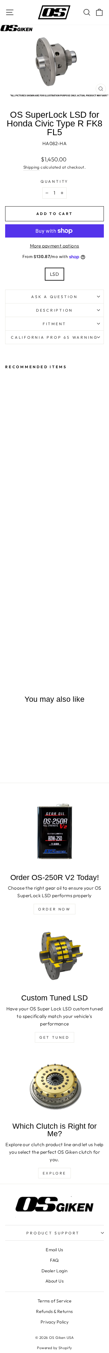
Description (54, 310)
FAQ (54, 1260)
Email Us (54, 1249)
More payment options (54, 246)
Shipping (31, 167)
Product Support (52, 1232)
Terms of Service (54, 1301)
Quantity (54, 181)
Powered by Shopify (54, 1347)
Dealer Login (54, 1271)
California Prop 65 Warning (54, 337)
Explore (54, 1173)
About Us (54, 1281)
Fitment (54, 323)
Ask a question (54, 296)
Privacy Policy (54, 1322)
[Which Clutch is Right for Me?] (54, 1085)
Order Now (54, 909)
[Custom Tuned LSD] (54, 956)
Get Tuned (54, 1037)
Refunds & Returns (54, 1311)
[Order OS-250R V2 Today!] (54, 832)
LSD (54, 274)
